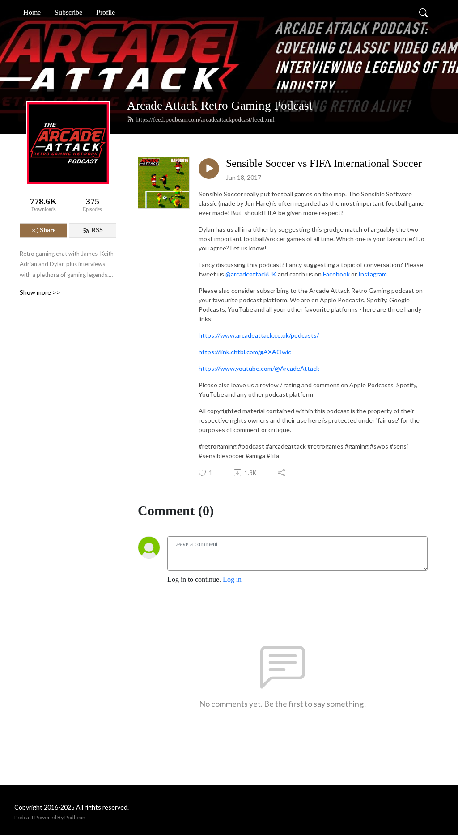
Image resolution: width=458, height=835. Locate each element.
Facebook (336, 274)
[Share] (282, 472)
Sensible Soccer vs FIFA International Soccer (324, 163)
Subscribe (68, 12)
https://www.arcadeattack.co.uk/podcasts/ (259, 335)
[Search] (424, 12)
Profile (105, 12)
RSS (97, 230)
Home (32, 12)
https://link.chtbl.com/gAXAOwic (245, 352)
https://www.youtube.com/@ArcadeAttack (259, 368)
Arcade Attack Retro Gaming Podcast (220, 105)
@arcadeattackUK (250, 274)
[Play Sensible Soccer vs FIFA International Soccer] (209, 168)
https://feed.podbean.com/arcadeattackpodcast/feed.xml (205, 119)
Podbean (74, 817)
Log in (232, 579)
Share (47, 230)
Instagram (372, 274)
